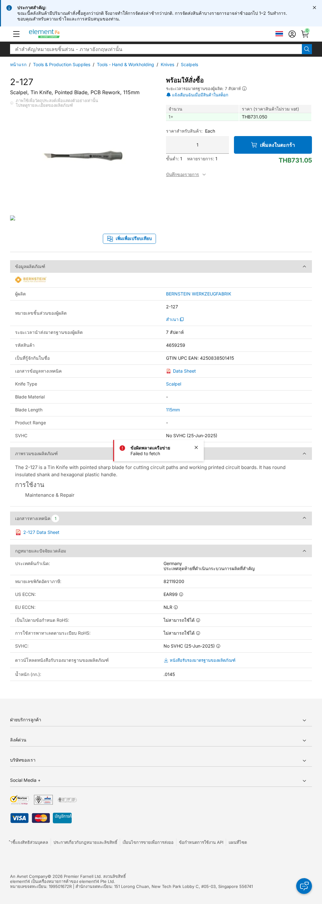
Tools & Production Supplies (61, 64)
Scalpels (189, 64)
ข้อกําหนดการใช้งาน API (201, 842)
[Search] (307, 49)
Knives (167, 64)
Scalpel (173, 383)
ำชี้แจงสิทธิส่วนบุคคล (29, 842)
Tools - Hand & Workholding (125, 64)
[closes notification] (314, 7)
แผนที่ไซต (238, 842)
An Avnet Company (28, 876)
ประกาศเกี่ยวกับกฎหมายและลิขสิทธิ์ (85, 842)
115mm (173, 409)
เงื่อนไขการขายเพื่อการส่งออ (148, 842)
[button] (16, 34)
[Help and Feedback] (304, 886)
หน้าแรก (18, 64)
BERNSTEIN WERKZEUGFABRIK (198, 293)
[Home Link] (56, 34)
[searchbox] (156, 49)
